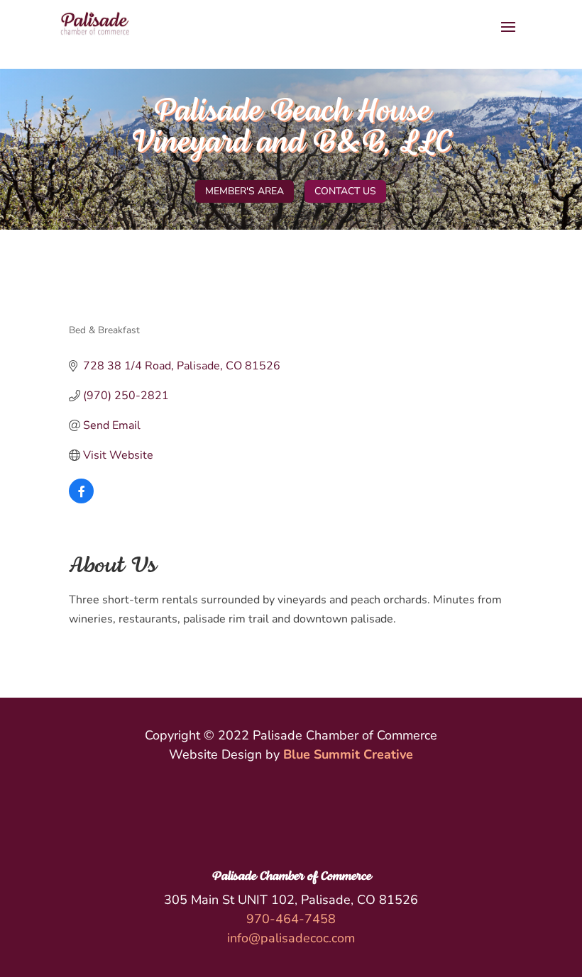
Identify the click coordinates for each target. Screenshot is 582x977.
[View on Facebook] (81, 500)
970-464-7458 (291, 918)
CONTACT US (345, 191)
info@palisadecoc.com (291, 938)
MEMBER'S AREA (244, 191)
